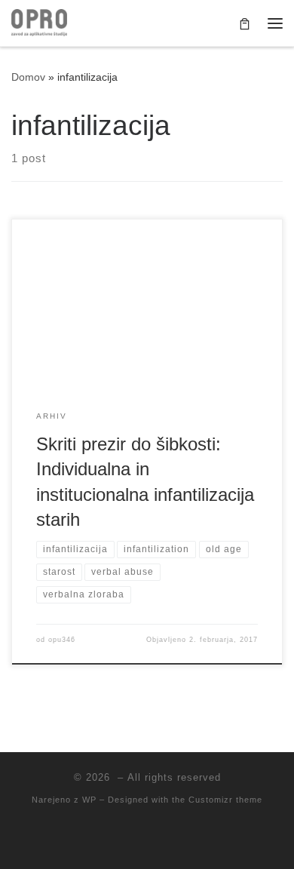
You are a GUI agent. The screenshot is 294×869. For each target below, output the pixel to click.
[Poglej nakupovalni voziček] (244, 23)
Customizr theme (225, 799)
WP (89, 799)
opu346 (61, 639)
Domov (28, 77)
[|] (39, 21)
